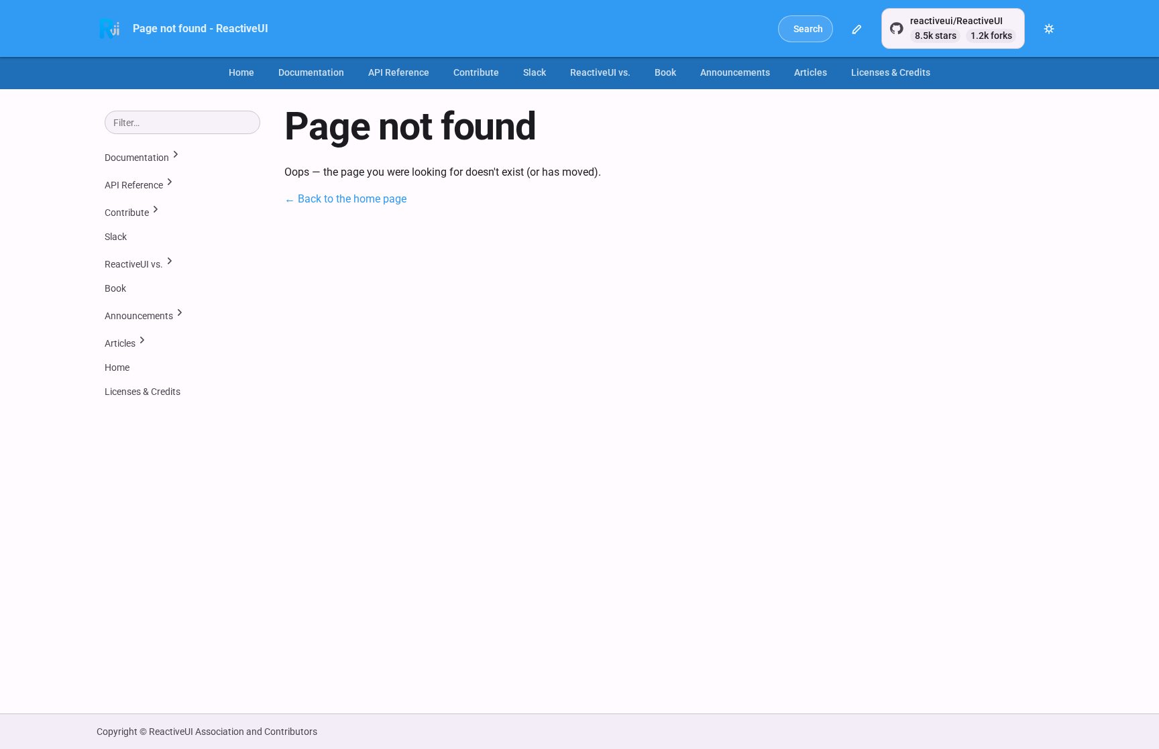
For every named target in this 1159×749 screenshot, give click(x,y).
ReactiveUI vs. (600, 72)
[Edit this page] (857, 28)
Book (665, 72)
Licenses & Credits (890, 72)
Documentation (311, 72)
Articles (810, 72)
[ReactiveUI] (109, 28)
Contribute (476, 72)
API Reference (398, 72)
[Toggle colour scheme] (1049, 28)
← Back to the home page (345, 198)
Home (241, 72)
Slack (534, 72)
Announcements (735, 72)
